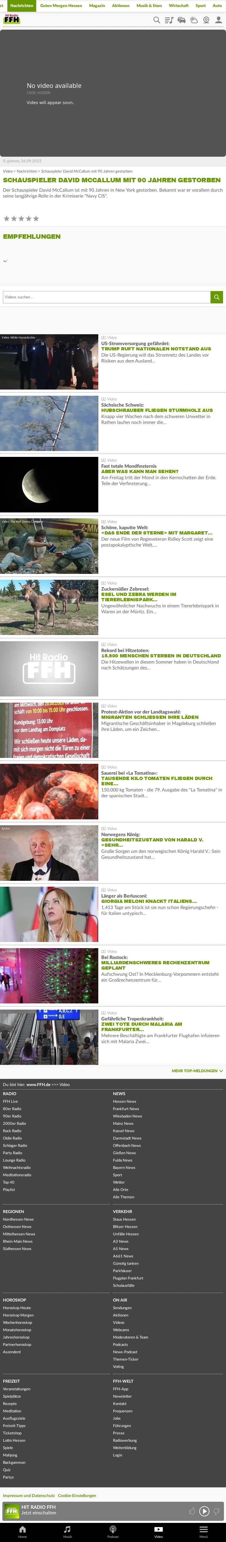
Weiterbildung (125, 1448)
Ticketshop (12, 1433)
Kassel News (123, 1131)
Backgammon (14, 1463)
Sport (201, 6)
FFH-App (120, 1389)
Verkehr (122, 1212)
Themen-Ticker (126, 1359)
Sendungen (122, 1308)
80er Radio (12, 1109)
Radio (9, 1094)
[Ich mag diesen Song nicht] (216, 1511)
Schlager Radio (15, 1146)
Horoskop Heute (17, 1308)
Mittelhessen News (19, 1234)
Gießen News (124, 1153)
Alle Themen (123, 1197)
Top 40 (8, 1183)
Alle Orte (120, 1190)
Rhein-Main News (18, 1242)
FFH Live (10, 1102)
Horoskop (14, 1300)
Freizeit (11, 1381)
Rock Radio (12, 1131)
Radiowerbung (125, 1441)
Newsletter (122, 1397)
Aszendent (12, 1352)
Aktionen (120, 6)
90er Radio (12, 1116)
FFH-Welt (123, 1381)
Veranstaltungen (16, 1389)
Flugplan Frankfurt (128, 1278)
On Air (120, 1300)
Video (8, 171)
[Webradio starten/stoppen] (204, 1511)
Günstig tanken (126, 1264)
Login (117, 1455)
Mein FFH (218, 18)
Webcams (121, 1330)
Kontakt (120, 1404)
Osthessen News (17, 1227)
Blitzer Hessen (125, 1227)
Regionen (13, 1212)
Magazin (97, 6)
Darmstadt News (127, 1138)
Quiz (7, 1470)
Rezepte (10, 1404)
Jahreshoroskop (16, 1337)
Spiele (8, 1448)
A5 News (121, 1249)
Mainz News (123, 1124)
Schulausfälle (123, 1286)
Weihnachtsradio (17, 1168)
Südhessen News (17, 1249)
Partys (8, 1477)
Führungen (122, 1426)
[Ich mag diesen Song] (193, 1511)
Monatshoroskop (17, 1330)
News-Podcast (125, 1352)
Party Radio (12, 1153)
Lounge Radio (14, 1160)
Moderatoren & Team (130, 1337)
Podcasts (120, 1345)
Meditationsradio (17, 1175)
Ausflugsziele (14, 1419)
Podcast (113, 1536)
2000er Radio (14, 1124)
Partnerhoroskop (17, 1345)
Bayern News (124, 1168)
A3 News (121, 1242)
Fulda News (122, 1160)
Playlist (169, 18)
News (119, 1094)
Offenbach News (127, 1146)
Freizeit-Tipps (14, 1426)
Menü (204, 1536)
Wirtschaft (179, 6)
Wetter (194, 18)
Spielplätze (12, 1397)
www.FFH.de (38, 1085)
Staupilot (181, 18)
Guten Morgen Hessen (61, 6)
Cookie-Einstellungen (77, 1496)
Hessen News (124, 1102)
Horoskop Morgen (18, 1315)
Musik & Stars (149, 6)
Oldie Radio (12, 1138)
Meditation (12, 1411)
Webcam (206, 18)
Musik (67, 1536)
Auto (217, 6)
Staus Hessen (124, 1220)
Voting (118, 1367)
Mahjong (10, 1455)
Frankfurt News (126, 1109)
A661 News (123, 1256)
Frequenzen (122, 1411)
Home (22, 1536)
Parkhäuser (122, 1271)
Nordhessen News (18, 1220)
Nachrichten (21, 6)
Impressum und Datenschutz (29, 1496)
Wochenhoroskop (17, 1323)
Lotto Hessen (14, 1441)
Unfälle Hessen (126, 1234)
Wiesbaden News (127, 1116)
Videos (118, 1323)
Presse (118, 1433)
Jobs (117, 1419)
